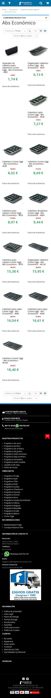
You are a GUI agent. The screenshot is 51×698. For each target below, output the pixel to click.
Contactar (8, 647)
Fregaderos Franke (11, 511)
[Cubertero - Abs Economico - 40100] (12, 345)
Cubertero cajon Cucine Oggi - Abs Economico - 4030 (36, 114)
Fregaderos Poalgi (11, 476)
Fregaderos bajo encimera (15, 456)
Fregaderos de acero (12, 443)
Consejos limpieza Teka (13, 527)
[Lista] (45, 31)
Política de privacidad (13, 611)
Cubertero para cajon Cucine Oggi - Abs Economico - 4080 (12, 311)
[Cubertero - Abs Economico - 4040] (12, 149)
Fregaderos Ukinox (11, 503)
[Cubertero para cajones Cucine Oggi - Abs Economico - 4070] (12, 247)
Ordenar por (10, 31)
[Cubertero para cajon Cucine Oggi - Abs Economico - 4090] (38, 296)
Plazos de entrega (11, 617)
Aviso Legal (8, 614)
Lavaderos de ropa (12, 465)
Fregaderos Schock (11, 495)
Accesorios (13, 9)
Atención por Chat (11, 649)
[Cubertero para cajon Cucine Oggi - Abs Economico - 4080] (12, 296)
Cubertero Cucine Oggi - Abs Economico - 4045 (38, 163)
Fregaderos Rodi (11, 484)
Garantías (8, 625)
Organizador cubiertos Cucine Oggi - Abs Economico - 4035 (38, 65)
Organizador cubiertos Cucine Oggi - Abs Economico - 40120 (38, 262)
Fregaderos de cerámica (14, 448)
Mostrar (17, 36)
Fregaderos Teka (11, 481)
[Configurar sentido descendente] (30, 31)
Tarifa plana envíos (11, 627)
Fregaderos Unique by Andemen (17, 500)
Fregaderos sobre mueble (14, 462)
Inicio (4, 9)
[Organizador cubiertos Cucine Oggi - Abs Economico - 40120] (38, 247)
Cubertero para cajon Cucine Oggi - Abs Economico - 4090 (37, 311)
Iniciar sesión (9, 644)
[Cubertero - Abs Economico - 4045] (38, 149)
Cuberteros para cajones (29, 9)
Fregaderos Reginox (12, 505)
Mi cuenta (8, 638)
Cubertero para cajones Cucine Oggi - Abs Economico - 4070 (12, 262)
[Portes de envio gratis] (25, 584)
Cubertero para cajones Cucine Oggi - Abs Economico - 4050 (12, 213)
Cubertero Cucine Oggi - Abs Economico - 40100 (12, 360)
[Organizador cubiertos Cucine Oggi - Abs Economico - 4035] (38, 50)
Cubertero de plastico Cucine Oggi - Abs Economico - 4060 (37, 213)
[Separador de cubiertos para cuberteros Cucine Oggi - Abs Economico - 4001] (12, 50)
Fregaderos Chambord (13, 489)
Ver (36, 31)
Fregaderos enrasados (13, 459)
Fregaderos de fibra (12, 446)
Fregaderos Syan (11, 478)
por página (27, 36)
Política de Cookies (11, 630)
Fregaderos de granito (13, 451)
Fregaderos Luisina (11, 487)
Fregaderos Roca (11, 497)
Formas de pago (10, 619)
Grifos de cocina (10, 467)
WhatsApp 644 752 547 (19, 554)
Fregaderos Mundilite (12, 508)
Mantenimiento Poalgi (13, 525)
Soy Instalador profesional (14, 652)
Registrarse (8, 641)
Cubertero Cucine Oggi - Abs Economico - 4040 (12, 163)
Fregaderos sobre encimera (15, 454)
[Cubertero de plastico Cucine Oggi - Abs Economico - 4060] (38, 198)
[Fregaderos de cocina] (25, 2)
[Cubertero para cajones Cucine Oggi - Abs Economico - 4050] (12, 198)
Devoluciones (9, 622)
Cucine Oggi (9, 516)
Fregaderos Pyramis (12, 492)
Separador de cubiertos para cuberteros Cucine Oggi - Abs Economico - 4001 (12, 67)
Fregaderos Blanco (11, 513)
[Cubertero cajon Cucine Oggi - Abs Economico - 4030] (38, 99)
